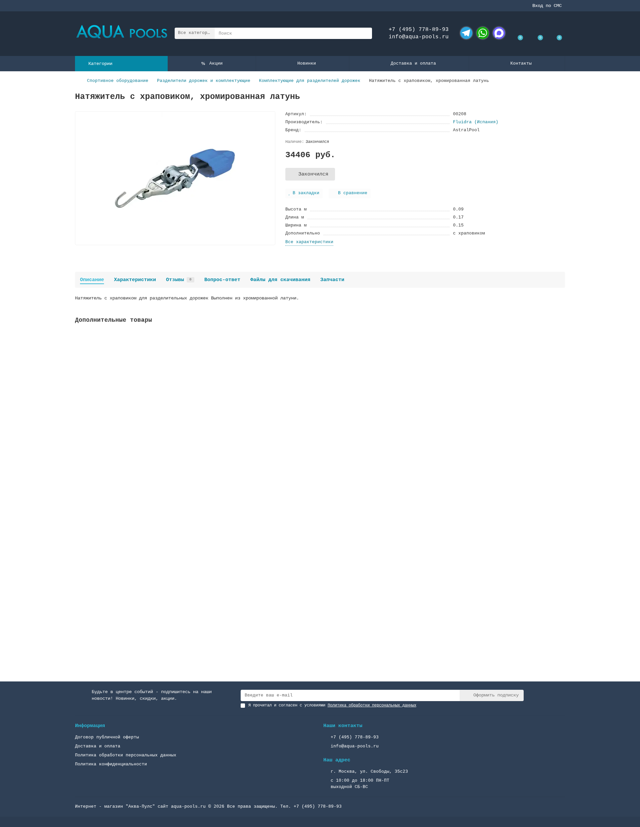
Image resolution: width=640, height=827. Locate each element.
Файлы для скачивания (280, 280)
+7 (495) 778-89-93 (419, 30)
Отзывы (179, 280)
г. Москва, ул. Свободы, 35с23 (369, 771)
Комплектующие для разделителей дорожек (309, 80)
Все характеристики (309, 241)
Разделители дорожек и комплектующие (203, 80)
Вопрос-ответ (222, 280)
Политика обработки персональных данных (125, 755)
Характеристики (135, 280)
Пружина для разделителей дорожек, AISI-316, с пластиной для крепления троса (177, 588)
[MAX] (499, 33)
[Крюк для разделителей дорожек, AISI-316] (320, 373)
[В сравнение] (560, 350)
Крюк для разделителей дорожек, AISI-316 (129, 419)
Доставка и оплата (413, 63)
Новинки (306, 63)
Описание (92, 280)
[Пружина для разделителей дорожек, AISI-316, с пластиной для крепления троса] (320, 541)
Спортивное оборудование (117, 80)
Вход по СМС (547, 5)
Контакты (521, 63)
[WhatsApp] (483, 33)
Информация (90, 726)
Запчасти (332, 280)
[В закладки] (560, 337)
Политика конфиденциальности (111, 764)
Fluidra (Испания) (475, 122)
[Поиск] (365, 33)
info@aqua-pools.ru (419, 37)
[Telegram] (466, 33)
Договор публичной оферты (107, 737)
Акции (216, 63)
